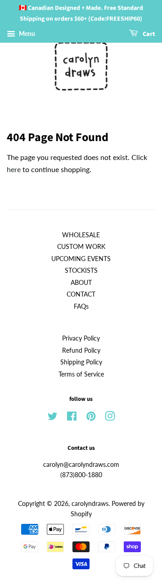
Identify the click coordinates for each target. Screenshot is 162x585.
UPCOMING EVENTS (81, 258)
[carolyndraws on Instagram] (110, 417)
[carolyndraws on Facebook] (72, 417)
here (14, 169)
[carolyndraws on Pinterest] (91, 417)
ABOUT (81, 282)
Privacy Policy (81, 338)
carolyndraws (90, 503)
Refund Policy (81, 350)
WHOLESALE (81, 235)
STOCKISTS (81, 270)
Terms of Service (81, 374)
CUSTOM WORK (81, 246)
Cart (148, 34)
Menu (26, 33)
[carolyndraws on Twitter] (53, 417)
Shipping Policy (81, 362)
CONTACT (81, 294)
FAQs (81, 306)
